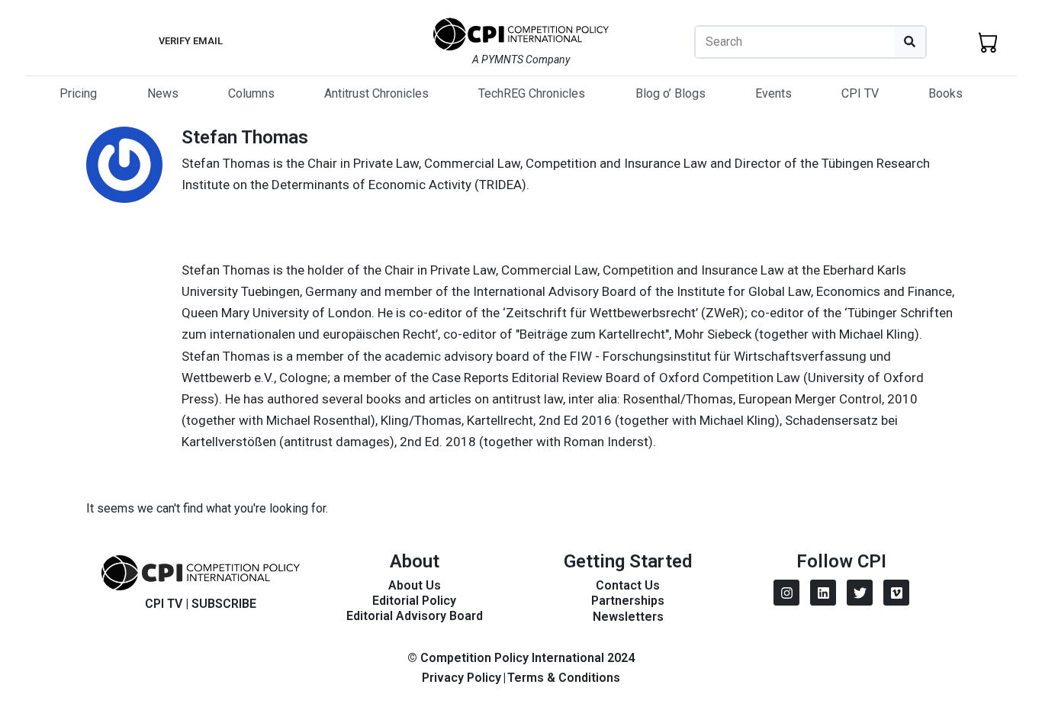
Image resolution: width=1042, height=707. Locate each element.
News (162, 93)
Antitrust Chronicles (376, 93)
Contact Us (628, 585)
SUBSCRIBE (223, 603)
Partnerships (627, 600)
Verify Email (191, 41)
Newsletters (628, 616)
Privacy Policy (461, 677)
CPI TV (860, 93)
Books (945, 93)
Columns (251, 93)
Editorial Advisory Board (414, 616)
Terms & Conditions (563, 677)
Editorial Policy (414, 600)
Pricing (78, 93)
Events (773, 93)
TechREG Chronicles (531, 93)
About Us (414, 585)
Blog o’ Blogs (670, 93)
